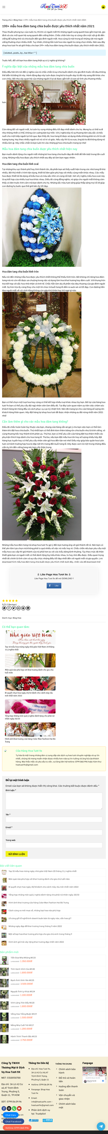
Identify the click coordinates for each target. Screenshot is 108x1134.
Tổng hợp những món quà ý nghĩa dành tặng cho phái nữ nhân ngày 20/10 (44, 894)
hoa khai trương (68, 280)
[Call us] (14, 1108)
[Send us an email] (9, 1108)
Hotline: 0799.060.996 (17, 1127)
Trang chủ (7, 19)
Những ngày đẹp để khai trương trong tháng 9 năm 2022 (35, 926)
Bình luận (11, 790)
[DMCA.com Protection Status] (48, 1120)
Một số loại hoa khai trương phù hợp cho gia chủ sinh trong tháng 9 (40, 934)
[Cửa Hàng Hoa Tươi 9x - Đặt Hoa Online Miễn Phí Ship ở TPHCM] (54, 7)
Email (9, 827)
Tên (8, 814)
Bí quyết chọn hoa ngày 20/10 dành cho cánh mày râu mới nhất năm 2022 (43, 887)
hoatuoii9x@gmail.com (27, 764)
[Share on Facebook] (9, 608)
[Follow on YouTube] (19, 1108)
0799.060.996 (81, 761)
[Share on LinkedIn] (28, 608)
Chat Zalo (10, 1114)
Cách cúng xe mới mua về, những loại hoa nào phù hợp (34, 910)
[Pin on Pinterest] (23, 608)
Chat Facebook (13, 1121)
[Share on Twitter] (14, 608)
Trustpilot (40, 1113)
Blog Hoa (18, 19)
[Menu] (3, 7)
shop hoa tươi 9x (40, 544)
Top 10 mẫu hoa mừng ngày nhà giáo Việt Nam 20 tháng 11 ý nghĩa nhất (43, 871)
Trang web (10, 839)
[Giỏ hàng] (103, 7)
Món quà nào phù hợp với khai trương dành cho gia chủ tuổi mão (39, 879)
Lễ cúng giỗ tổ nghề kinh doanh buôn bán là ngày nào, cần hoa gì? (40, 918)
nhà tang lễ (95, 169)
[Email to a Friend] (18, 608)
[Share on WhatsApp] (4, 608)
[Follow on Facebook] (4, 1108)
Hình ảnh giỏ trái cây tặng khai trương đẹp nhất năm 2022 (36, 942)
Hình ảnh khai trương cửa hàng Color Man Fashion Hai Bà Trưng (39, 902)
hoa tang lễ (56, 135)
